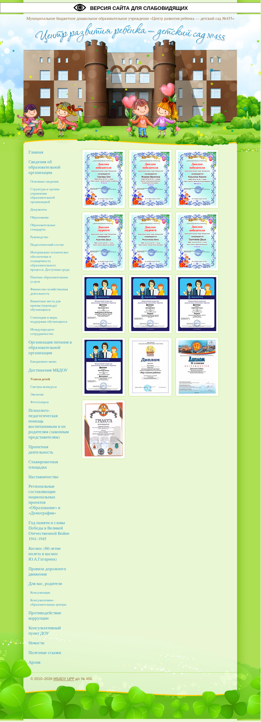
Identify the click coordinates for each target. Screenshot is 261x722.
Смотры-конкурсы (43, 386)
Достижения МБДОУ (48, 370)
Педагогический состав (47, 244)
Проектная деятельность (40, 449)
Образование (39, 217)
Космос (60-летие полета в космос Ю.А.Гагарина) (44, 553)
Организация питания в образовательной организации (50, 347)
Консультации (40, 592)
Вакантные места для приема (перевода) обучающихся (45, 305)
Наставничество (43, 477)
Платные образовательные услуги (49, 279)
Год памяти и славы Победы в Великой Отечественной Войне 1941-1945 (48, 530)
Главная (35, 152)
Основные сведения (44, 181)
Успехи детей (40, 379)
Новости (36, 643)
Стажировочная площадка (43, 464)
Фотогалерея (39, 402)
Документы (38, 209)
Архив (34, 662)
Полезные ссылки (44, 652)
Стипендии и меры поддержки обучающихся (48, 319)
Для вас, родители (45, 583)
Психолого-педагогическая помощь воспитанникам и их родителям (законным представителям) (48, 423)
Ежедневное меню (43, 361)
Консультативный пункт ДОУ (44, 630)
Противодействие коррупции (44, 615)
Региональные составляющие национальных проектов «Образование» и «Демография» (44, 499)
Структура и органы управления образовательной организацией (45, 195)
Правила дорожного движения (47, 571)
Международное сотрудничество (42, 331)
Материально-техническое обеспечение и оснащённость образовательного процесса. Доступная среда (49, 260)
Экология (37, 394)
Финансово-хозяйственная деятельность (49, 291)
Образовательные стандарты (42, 227)
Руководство (39, 237)
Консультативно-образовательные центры (48, 602)
